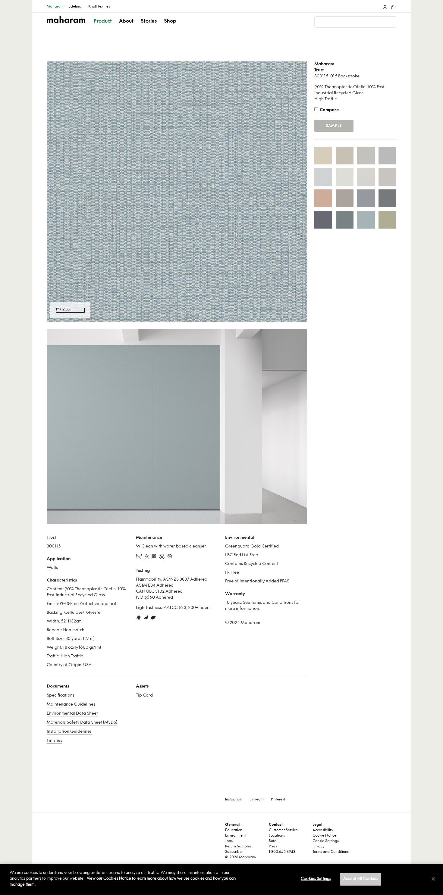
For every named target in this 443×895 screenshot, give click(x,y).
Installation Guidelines (69, 731)
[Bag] (392, 6)
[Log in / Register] (384, 6)
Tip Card (144, 695)
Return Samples (238, 846)
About (126, 21)
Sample (334, 126)
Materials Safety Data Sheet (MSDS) (82, 722)
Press (273, 846)
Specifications (60, 695)
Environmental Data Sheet (72, 713)
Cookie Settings (326, 841)
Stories (149, 21)
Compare (329, 110)
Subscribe (233, 852)
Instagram (233, 799)
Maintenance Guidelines (71, 704)
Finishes (54, 740)
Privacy (318, 846)
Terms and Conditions (272, 602)
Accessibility (323, 830)
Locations (277, 836)
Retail (273, 841)
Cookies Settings (316, 879)
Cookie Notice (324, 836)
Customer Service (283, 830)
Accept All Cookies (360, 879)
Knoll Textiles (99, 7)
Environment (235, 836)
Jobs (229, 841)
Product (103, 21)
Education (233, 830)
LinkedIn (257, 799)
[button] (103, 26)
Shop (170, 21)
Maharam (55, 7)
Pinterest (278, 799)
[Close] (433, 879)
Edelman (75, 7)
